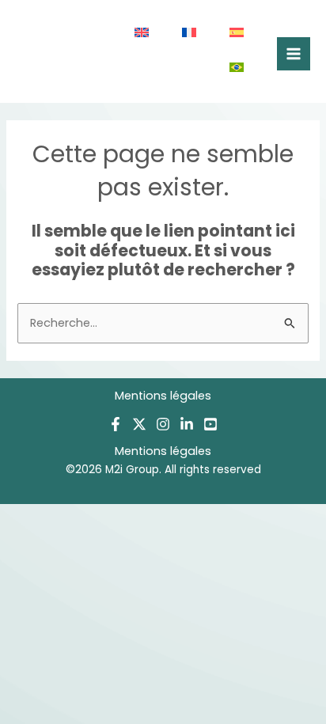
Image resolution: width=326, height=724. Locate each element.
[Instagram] (163, 424)
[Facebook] (115, 424)
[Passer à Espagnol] (237, 34)
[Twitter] (139, 424)
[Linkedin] (187, 424)
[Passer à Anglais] (142, 34)
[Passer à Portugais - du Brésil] (237, 68)
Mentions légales (163, 396)
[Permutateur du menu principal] (293, 53)
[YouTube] (210, 424)
